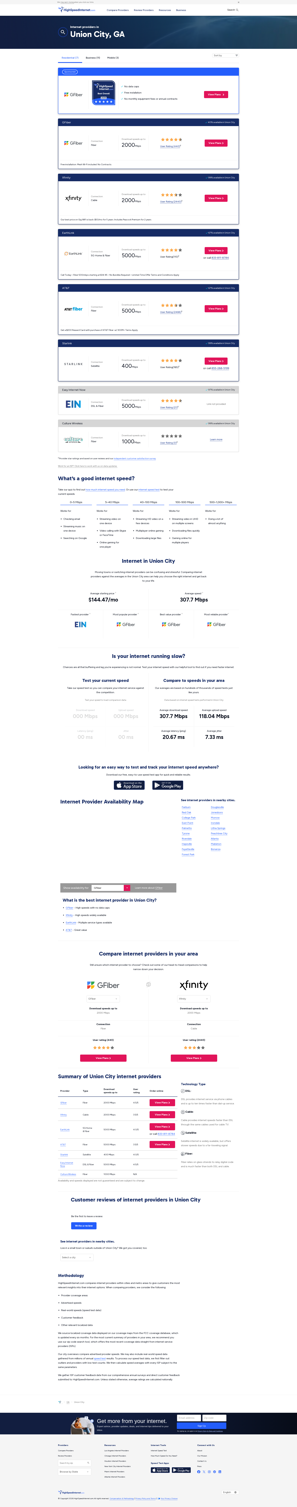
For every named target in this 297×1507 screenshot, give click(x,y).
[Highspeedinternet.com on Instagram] (209, 1472)
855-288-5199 (220, 368)
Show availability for (76, 888)
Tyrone (186, 833)
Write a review (84, 1225)
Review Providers (144, 10)
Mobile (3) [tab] (113, 57)
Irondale (215, 822)
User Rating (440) (170, 146)
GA (68, 1402)
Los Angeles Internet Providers (116, 1451)
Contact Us (201, 1461)
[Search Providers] (88, 1463)
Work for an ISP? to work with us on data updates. (87, 466)
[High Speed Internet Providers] (76, 9)
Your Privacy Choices (169, 1498)
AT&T (69, 929)
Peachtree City (219, 833)
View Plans (212, 94)
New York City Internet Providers (117, 1466)
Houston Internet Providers (115, 1461)
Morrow (215, 817)
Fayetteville (188, 849)
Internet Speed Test (159, 1451)
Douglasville (217, 807)
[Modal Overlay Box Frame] (148, 1423)
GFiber (159, 887)
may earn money (67, 2)
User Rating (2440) (170, 201)
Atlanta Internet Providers (114, 1477)
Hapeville (187, 843)
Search (231, 9)
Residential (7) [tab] (70, 57)
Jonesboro (217, 812)
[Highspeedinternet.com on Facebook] (198, 1472)
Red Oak (186, 812)
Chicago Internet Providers (115, 1456)
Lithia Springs (218, 828)
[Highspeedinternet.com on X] (204, 1472)
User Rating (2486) (170, 312)
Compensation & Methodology (122, 1498)
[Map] (118, 849)
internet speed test (149, 489)
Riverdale (187, 838)
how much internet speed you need (105, 489)
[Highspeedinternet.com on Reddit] (214, 1472)
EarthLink (71, 922)
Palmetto (187, 828)
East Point (187, 822)
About (199, 1451)
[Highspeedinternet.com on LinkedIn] (219, 1472)
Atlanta (215, 838)
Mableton (216, 843)
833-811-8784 (220, 257)
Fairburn (186, 807)
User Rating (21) (169, 407)
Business (181, 10)
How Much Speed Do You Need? (164, 1456)
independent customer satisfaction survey (135, 458)
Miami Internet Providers (114, 1472)
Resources (165, 10)
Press (199, 1466)
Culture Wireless (68, 1174)
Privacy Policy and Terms (146, 1498)
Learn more (216, 439)
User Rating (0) (168, 442)
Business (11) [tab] (93, 57)
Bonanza (215, 849)
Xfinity (69, 915)
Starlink (64, 1154)
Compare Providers (118, 10)
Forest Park (188, 854)
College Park (189, 817)
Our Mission (202, 1456)
